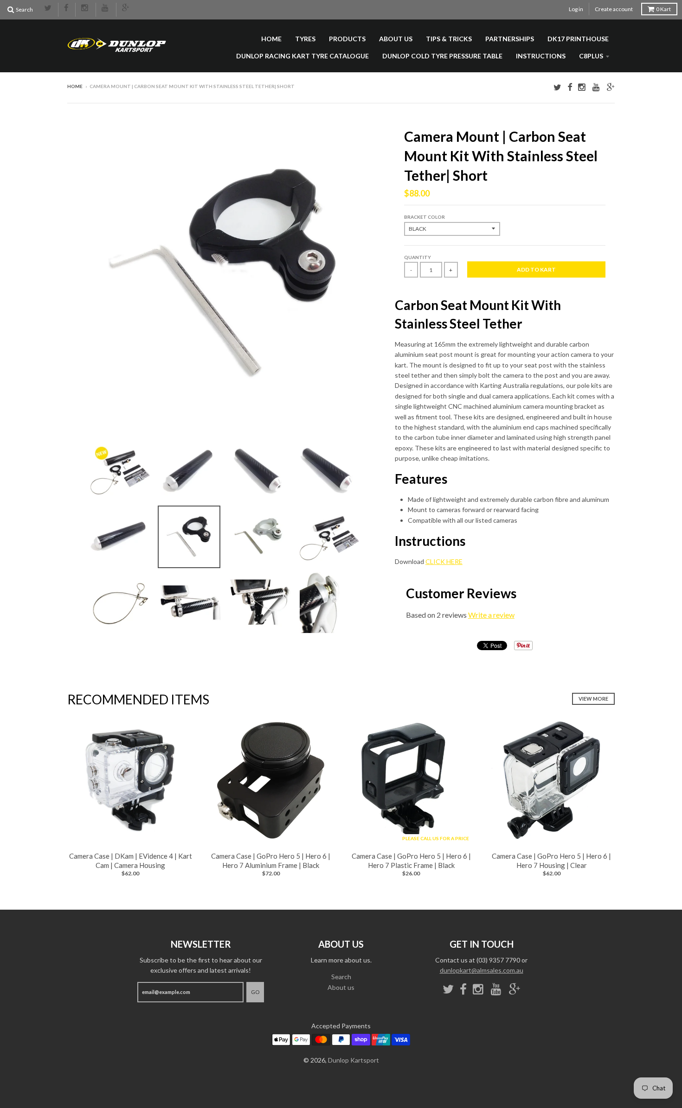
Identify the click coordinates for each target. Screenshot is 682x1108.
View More (593, 699)
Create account (614, 9)
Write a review (491, 614)
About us (395, 39)
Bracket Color (424, 217)
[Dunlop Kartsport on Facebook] (66, 8)
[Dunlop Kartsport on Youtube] (106, 8)
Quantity (417, 257)
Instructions (541, 56)
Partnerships (509, 39)
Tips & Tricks (449, 39)
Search (341, 977)
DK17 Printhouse (578, 39)
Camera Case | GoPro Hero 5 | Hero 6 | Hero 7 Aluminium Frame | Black (270, 860)
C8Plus (591, 56)
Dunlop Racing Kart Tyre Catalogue (302, 56)
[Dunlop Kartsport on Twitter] (48, 8)
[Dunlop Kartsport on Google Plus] (126, 8)
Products (347, 39)
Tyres (305, 39)
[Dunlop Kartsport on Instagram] (85, 8)
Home (271, 39)
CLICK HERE (444, 561)
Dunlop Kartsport (353, 1060)
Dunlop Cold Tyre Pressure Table (442, 56)
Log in (576, 9)
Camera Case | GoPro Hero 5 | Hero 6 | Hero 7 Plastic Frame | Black (411, 860)
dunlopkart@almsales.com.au (481, 970)
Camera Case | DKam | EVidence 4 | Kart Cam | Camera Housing (130, 860)
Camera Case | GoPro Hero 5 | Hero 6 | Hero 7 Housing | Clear (551, 860)
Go (255, 992)
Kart (663, 9)
